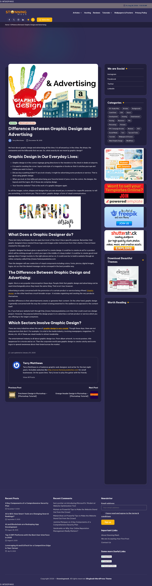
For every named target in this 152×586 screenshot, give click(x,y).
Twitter (111, 84)
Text (122, 133)
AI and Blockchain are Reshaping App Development (22, 525)
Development (113, 116)
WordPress (129, 141)
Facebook (112, 79)
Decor (129, 112)
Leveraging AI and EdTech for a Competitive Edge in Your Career (28, 546)
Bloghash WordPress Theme (99, 579)
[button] (44, 20)
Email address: (108, 503)
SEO (138, 128)
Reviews (130, 128)
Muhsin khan (58, 516)
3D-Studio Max (114, 108)
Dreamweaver (135, 116)
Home (7, 25)
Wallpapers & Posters (126, 137)
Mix (129, 120)
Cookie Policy (107, 561)
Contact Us (106, 542)
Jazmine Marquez (60, 522)
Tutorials (112, 137)
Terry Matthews (33, 363)
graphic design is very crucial (55, 328)
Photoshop (112, 124)
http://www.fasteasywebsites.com (63, 370)
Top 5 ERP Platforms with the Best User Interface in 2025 (27, 536)
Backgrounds (136, 108)
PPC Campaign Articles (116, 128)
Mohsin (56, 509)
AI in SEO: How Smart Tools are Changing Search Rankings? (27, 515)
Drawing (124, 116)
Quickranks (58, 528)
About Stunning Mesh (110, 535)
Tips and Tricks (133, 133)
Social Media (113, 133)
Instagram (112, 74)
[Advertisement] (76, 43)
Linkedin (111, 88)
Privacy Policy (107, 556)
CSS (121, 112)
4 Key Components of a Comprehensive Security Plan (26, 504)
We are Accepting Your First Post (115, 539)
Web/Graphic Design (27, 123)
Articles (13, 123)
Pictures (123, 124)
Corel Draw (112, 112)
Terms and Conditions (109, 566)
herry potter (58, 503)
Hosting (111, 120)
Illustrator (121, 120)
